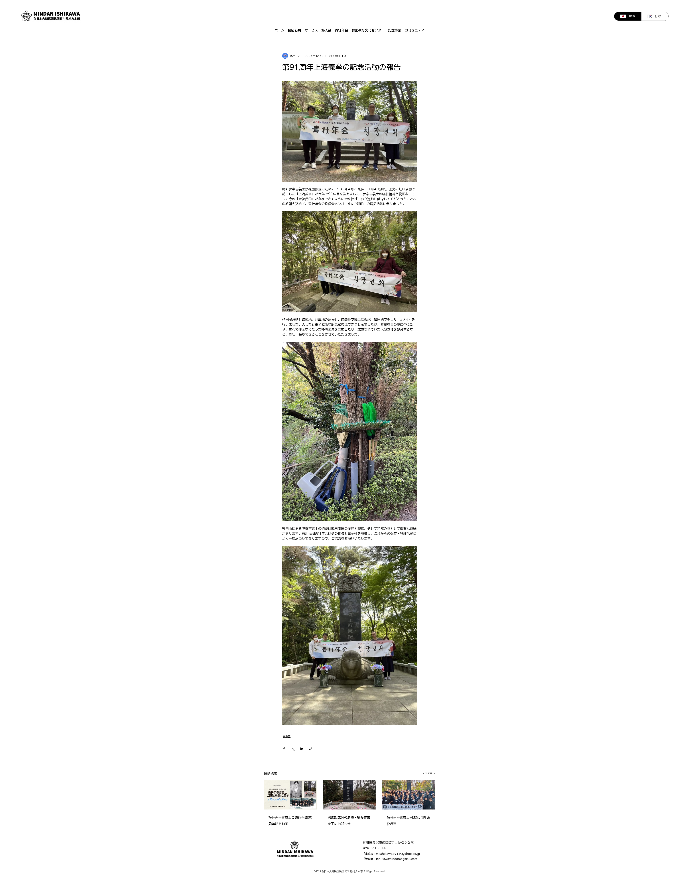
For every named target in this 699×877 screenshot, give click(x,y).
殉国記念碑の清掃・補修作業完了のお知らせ (349, 821)
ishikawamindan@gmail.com (396, 859)
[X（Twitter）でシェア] (293, 749)
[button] (294, 30)
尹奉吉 (287, 736)
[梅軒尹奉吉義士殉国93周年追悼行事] (408, 794)
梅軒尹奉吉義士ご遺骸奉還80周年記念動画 (290, 821)
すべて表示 (428, 773)
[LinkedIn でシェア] (301, 749)
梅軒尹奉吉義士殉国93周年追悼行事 (408, 821)
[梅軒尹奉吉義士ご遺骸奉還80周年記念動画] (290, 794)
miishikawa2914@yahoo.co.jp (398, 853)
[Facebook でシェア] (284, 749)
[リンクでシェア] (310, 749)
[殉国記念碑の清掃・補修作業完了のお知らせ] (349, 794)
